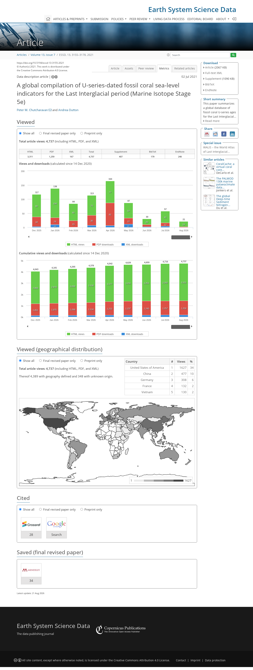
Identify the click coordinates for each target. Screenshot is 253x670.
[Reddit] (215, 134)
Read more (212, 121)
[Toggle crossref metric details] (31, 524)
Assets (129, 68)
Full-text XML (213, 73)
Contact (181, 660)
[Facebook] (224, 134)
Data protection (215, 660)
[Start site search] (233, 55)
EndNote (211, 90)
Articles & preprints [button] (69, 19)
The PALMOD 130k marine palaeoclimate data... (225, 183)
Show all (28, 133)
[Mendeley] (207, 134)
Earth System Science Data (192, 9)
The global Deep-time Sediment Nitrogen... (223, 200)
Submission (99, 19)
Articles (22, 55)
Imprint (195, 660)
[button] (168, 55)
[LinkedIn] (232, 134)
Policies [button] (117, 19)
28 (31, 534)
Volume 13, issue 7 (43, 55)
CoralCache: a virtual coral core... (225, 167)
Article (115, 68)
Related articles (184, 68)
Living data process (168, 19)
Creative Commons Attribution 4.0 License (141, 660)
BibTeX (209, 84)
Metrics (164, 68)
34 (31, 580)
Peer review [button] (138, 19)
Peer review (146, 68)
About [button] (221, 19)
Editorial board (200, 19)
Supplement (213, 78)
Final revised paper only (59, 133)
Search (56, 534)
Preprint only (93, 133)
